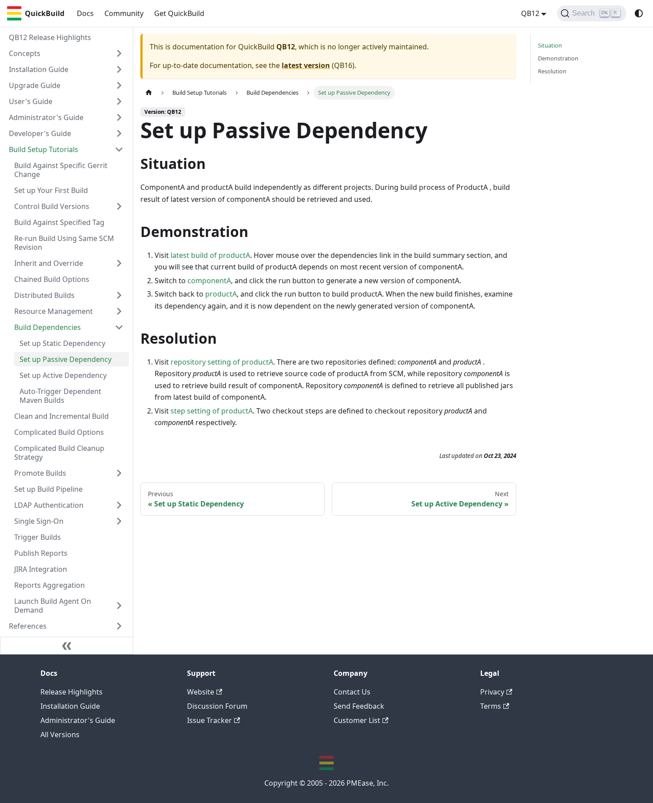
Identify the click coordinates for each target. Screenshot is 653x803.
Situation (550, 45)
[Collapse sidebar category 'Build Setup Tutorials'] (119, 149)
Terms (490, 706)
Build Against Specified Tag (59, 222)
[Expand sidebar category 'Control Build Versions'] (119, 206)
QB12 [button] (530, 13)
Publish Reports (41, 553)
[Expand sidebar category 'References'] (119, 626)
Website (200, 692)
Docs (85, 13)
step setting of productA (212, 411)
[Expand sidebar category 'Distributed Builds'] (119, 295)
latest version (306, 65)
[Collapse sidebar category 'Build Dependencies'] (119, 327)
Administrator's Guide (46, 117)
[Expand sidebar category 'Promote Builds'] (119, 473)
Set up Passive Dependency (65, 359)
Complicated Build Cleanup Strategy (59, 452)
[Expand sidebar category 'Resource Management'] (119, 311)
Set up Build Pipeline (48, 489)
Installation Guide (38, 69)
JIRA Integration (40, 569)
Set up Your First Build (51, 190)
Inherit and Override (48, 263)
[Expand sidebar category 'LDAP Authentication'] (119, 505)
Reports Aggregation (49, 585)
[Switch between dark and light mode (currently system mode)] (639, 13)
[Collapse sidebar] (66, 645)
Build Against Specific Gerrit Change (61, 170)
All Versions (60, 734)
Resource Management (53, 311)
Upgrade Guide (34, 85)
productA (221, 294)
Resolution (552, 71)
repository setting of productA (222, 362)
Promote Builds (40, 473)
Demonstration (558, 58)
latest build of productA (210, 255)
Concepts (24, 53)
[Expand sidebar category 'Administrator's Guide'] (119, 117)
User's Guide (30, 101)
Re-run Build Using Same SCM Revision (64, 242)
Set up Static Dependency (62, 343)
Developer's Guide (40, 133)
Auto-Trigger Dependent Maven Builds (60, 395)
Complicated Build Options (59, 432)
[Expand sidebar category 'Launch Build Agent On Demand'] (119, 605)
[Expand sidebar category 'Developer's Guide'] (119, 133)
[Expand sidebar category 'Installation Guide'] (119, 69)
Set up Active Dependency (63, 375)
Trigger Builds (37, 537)
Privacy (492, 692)
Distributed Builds (44, 295)
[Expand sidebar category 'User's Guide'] (119, 101)
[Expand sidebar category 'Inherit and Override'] (119, 263)
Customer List (357, 720)
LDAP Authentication (49, 505)
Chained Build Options (51, 279)
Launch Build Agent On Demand (52, 605)
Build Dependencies (47, 327)
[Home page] (148, 93)
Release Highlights (71, 692)
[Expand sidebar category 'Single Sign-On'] (119, 521)
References (28, 626)
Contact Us (352, 692)
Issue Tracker (209, 720)
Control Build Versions (51, 206)
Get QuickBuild (179, 13)
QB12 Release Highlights (50, 37)
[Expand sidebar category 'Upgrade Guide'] (119, 85)
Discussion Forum (217, 706)
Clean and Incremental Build (61, 416)
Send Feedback (359, 706)
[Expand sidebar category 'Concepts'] (119, 53)
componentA (209, 280)
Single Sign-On (39, 521)
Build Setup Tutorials (43, 149)
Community (123, 13)
